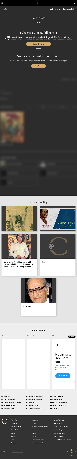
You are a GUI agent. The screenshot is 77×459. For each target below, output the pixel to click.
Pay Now (38, 66)
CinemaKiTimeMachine (59, 402)
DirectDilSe (31, 402)
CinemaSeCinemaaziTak (35, 396)
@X (53, 336)
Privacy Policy (58, 436)
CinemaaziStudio (33, 405)
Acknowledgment (16, 426)
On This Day (58, 430)
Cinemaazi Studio (38, 443)
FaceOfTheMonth (57, 396)
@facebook (30, 336)
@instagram (5, 336)
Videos (34, 423)
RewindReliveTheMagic (35, 399)
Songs (34, 436)
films (57, 273)
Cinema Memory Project (40, 426)
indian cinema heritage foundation (62, 9)
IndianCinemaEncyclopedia (12, 402)
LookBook (55, 408)
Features (35, 420)
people (4, 9)
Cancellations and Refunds (62, 440)
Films (34, 433)
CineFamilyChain (9, 408)
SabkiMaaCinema (57, 399)
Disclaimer (14, 443)
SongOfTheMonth (9, 405)
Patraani (45, 262)
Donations (14, 423)
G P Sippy (27, 306)
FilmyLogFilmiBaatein (59, 405)
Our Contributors (59, 433)
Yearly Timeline (59, 420)
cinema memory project (19, 273)
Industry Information (38, 440)
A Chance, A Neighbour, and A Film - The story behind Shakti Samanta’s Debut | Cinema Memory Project (19, 264)
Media (13, 436)
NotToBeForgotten (9, 399)
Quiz (12, 440)
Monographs (58, 423)
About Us (14, 420)
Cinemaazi (7, 396)
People (34, 430)
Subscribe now (38, 44)
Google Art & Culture (61, 426)
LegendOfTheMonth (34, 408)
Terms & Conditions (17, 430)
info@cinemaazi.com (17, 452)
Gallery (13, 433)
